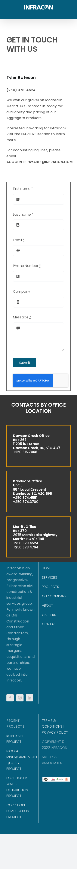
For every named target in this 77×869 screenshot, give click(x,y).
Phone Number (27, 265)
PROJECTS (50, 586)
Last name (23, 214)
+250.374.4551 (25, 497)
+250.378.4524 (25, 543)
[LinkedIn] (29, 697)
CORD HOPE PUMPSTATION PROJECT (17, 811)
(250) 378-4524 (21, 90)
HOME (47, 568)
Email (19, 240)
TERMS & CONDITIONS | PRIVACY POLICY (55, 726)
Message (22, 317)
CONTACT (50, 624)
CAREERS (29, 134)
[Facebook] (10, 697)
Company (21, 291)
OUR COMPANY (54, 596)
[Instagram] (20, 697)
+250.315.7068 (25, 452)
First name (23, 188)
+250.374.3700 (25, 501)
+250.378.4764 (25, 547)
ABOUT (47, 605)
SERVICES (49, 577)
